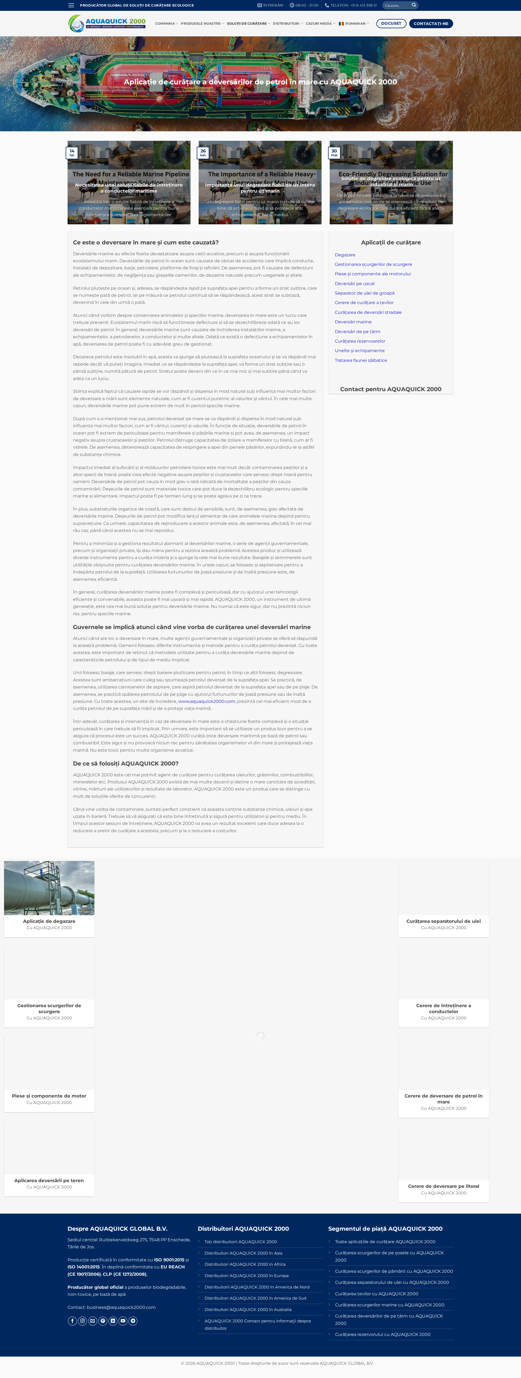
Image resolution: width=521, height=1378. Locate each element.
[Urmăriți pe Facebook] (72, 1321)
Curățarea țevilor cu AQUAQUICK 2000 (376, 1293)
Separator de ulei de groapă (365, 293)
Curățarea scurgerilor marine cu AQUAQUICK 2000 (389, 1304)
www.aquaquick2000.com (206, 701)
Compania (165, 23)
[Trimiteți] (414, 5)
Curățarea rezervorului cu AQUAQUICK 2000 (383, 1334)
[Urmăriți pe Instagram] (82, 1321)
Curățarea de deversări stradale (368, 312)
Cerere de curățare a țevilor (364, 302)
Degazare (345, 254)
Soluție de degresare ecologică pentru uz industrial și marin (391, 181)
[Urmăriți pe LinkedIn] (112, 1321)
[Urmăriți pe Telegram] (133, 1321)
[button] (71, 5)
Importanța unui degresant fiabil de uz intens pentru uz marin (260, 188)
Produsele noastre (201, 23)
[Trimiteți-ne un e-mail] (92, 1321)
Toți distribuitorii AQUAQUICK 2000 (241, 1241)
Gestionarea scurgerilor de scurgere (373, 264)
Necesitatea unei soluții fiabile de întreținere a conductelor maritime (129, 188)
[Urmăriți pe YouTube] (123, 1321)
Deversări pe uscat (355, 283)
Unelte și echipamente (360, 350)
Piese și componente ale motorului (373, 273)
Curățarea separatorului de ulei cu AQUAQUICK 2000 (392, 1282)
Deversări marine (353, 321)
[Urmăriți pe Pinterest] (102, 1321)
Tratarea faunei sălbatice (361, 360)
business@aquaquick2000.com (121, 1307)
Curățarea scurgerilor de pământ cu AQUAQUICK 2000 (394, 1271)
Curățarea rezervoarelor (360, 341)
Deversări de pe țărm (357, 331)
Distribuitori (286, 23)
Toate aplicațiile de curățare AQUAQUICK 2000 (385, 1241)
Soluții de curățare (247, 23)
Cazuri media (319, 23)
